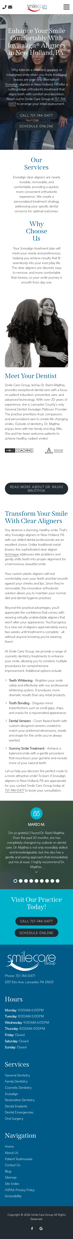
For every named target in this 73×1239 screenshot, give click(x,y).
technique (12, 554)
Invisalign (11, 84)
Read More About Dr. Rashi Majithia (36, 489)
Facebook (32, 1228)
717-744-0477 (14, 790)
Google (41, 1228)
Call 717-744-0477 (36, 115)
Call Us (4, 7)
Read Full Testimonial (36, 872)
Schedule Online (36, 126)
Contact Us (10, 7)
